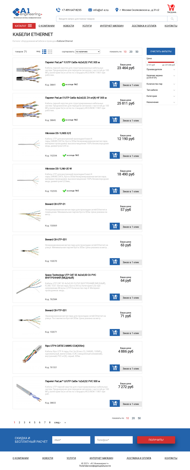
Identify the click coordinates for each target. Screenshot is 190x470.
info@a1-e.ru (101, 10)
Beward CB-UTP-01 (55, 204)
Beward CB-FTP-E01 (56, 310)
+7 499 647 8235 (71, 10)
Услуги (87, 25)
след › (57, 422)
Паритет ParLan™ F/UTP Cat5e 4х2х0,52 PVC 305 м (72, 62)
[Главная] (33, 11)
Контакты (171, 25)
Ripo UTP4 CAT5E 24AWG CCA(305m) (64, 345)
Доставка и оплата (144, 25)
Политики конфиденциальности (95, 466)
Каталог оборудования (24, 41)
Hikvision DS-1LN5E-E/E (58, 133)
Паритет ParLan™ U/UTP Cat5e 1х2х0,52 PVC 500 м (72, 381)
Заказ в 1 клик (131, 85)
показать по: (116, 51)
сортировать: (68, 51)
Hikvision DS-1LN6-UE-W (58, 168)
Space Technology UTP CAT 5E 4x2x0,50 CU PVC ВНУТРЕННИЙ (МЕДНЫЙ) (70, 276)
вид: (39, 51)
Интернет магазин (112, 25)
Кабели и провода (46, 41)
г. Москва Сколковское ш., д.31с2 (139, 9)
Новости (68, 25)
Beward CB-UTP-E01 (56, 239)
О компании (47, 25)
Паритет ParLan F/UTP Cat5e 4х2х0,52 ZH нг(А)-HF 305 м (76, 97)
